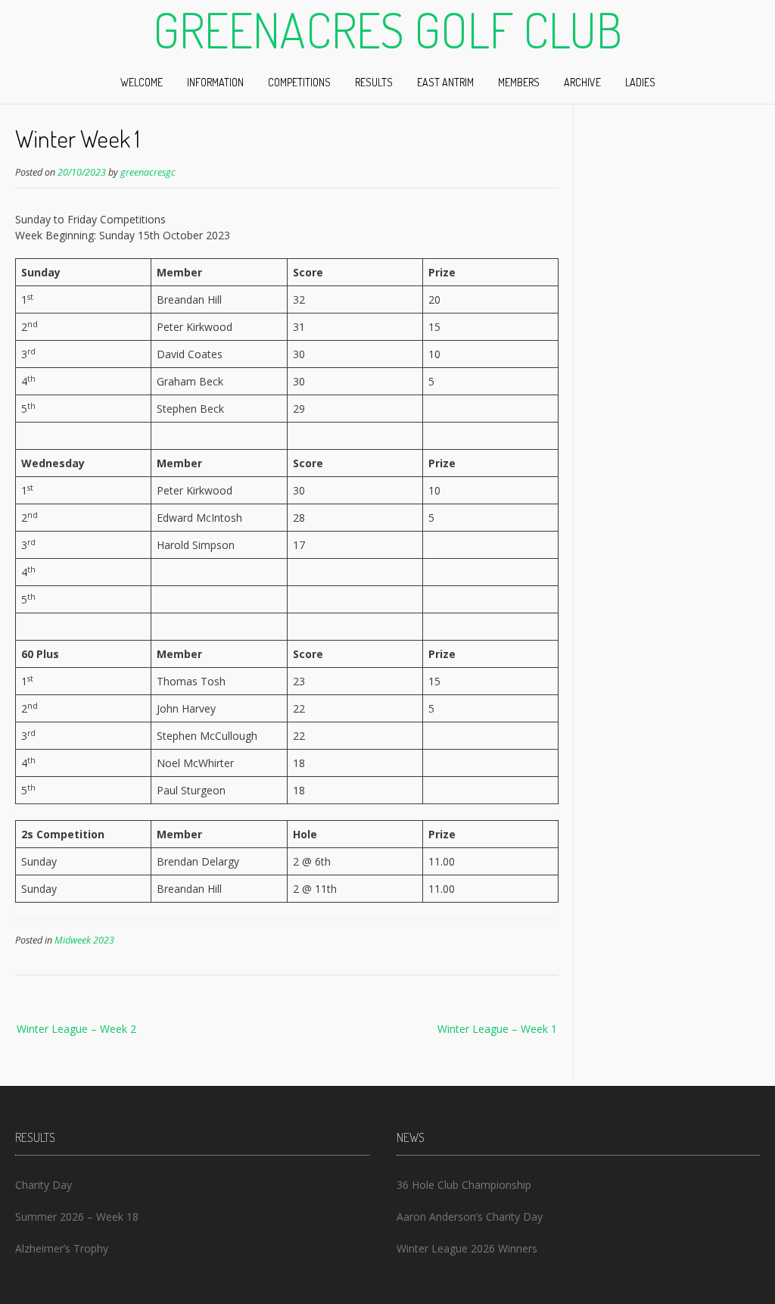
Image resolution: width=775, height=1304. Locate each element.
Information (215, 82)
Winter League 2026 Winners (467, 1248)
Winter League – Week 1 (497, 1029)
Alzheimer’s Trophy (61, 1248)
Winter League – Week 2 (76, 1029)
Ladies (640, 82)
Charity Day (43, 1185)
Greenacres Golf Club (387, 29)
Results (374, 82)
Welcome (141, 82)
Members (519, 82)
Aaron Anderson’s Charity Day (470, 1216)
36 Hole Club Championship (464, 1185)
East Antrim (445, 82)
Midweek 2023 (84, 940)
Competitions (299, 82)
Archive (582, 82)
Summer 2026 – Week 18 (77, 1216)
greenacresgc (148, 172)
